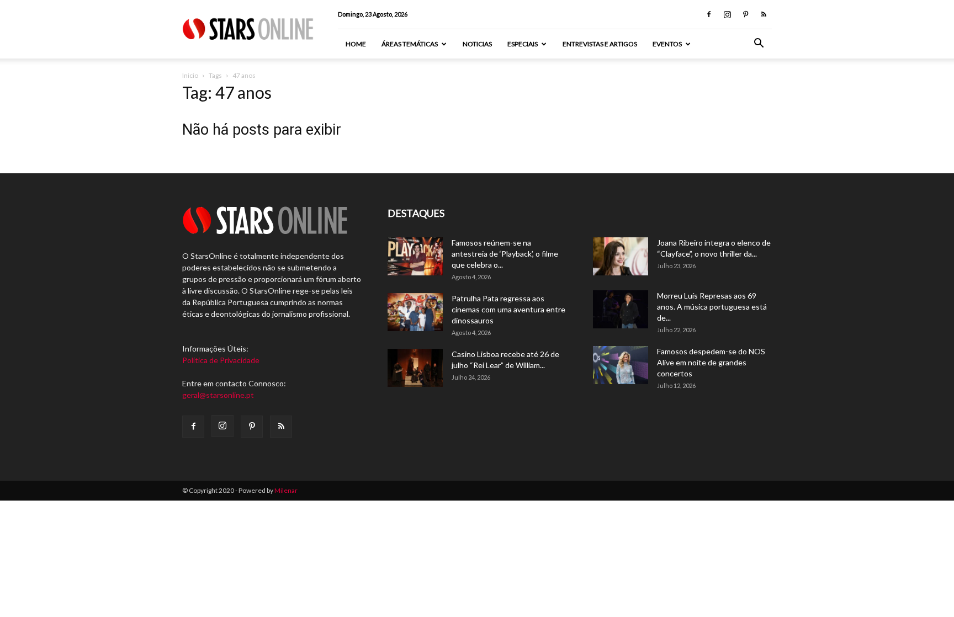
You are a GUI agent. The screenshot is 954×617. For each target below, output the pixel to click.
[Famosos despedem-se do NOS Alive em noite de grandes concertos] (620, 365)
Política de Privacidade (220, 360)
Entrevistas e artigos (600, 44)
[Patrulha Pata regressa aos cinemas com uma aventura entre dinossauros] (415, 312)
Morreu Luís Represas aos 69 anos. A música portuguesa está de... (712, 306)
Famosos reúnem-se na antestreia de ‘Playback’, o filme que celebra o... (505, 253)
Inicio (190, 75)
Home (356, 44)
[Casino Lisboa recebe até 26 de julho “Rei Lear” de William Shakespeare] (415, 368)
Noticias (477, 44)
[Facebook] (709, 14)
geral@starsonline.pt (218, 395)
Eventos (667, 44)
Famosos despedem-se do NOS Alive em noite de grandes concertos (711, 362)
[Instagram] (727, 14)
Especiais (522, 44)
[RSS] (763, 14)
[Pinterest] (745, 14)
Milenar (286, 490)
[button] (758, 44)
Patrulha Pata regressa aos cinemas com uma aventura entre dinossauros (508, 309)
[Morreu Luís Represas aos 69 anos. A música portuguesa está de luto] (620, 309)
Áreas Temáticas (409, 44)
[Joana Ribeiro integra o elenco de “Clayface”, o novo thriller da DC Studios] (620, 256)
